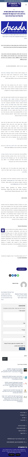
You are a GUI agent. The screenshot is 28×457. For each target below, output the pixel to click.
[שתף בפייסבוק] (15, 275)
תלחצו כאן (24, 172)
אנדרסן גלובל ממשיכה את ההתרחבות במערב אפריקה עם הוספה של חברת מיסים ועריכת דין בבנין (7, 296)
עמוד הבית (22, 412)
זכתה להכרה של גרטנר (11, 145)
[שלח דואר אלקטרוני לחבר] (10, 275)
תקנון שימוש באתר (20, 428)
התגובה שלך (22, 310)
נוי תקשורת (22, 415)
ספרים (23, 417)
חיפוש (25, 355)
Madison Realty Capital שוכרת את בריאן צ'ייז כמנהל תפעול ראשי (21, 295)
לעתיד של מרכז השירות (6, 154)
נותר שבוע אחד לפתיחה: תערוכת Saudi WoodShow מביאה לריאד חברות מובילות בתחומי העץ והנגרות (12, 391)
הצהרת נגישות (21, 430)
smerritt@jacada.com (15, 184)
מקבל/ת (18, 454)
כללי (14, 9)
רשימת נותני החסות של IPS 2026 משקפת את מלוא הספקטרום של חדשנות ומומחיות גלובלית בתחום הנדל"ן (12, 378)
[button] (26, 4)
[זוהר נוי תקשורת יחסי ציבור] (14, 4)
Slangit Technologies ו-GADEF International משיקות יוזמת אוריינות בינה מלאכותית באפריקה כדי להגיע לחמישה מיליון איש (12, 371)
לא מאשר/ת (11, 454)
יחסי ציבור (22, 420)
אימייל (23, 329)
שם (24, 323)
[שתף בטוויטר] (12, 275)
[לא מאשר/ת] (26, 453)
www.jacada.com (11, 180)
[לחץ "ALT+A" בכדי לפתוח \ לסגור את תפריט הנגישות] (3, 230)
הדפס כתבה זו (21, 269)
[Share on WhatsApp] (18, 275)
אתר (24, 336)
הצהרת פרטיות (21, 425)
